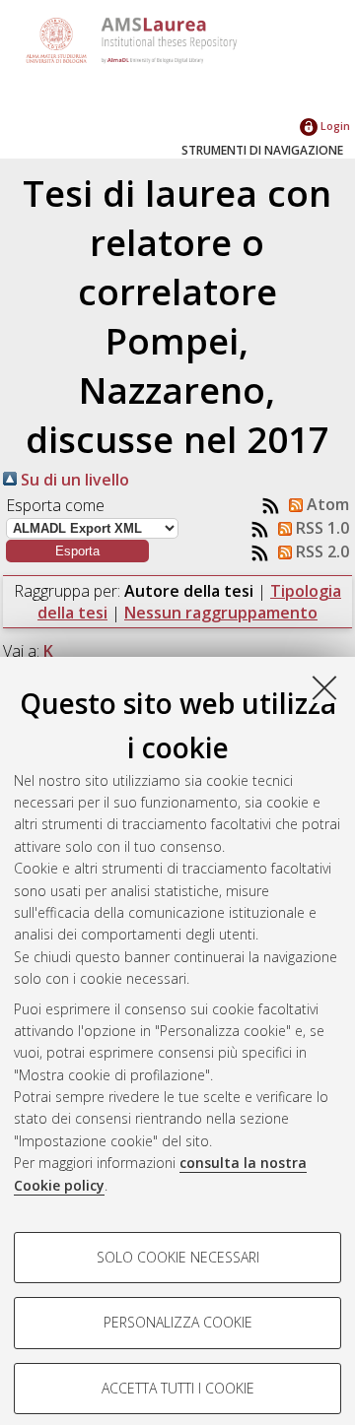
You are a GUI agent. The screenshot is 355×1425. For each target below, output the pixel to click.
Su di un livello (73, 479)
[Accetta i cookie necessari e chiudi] (324, 687)
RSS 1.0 (320, 528)
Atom (326, 504)
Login (334, 125)
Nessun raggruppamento (221, 612)
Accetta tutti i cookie (178, 1388)
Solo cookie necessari (178, 1257)
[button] (77, 551)
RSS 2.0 (320, 551)
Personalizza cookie (178, 1322)
